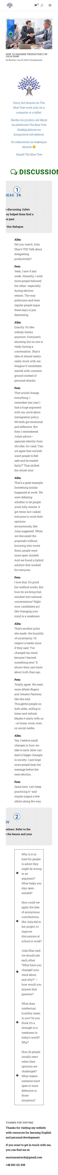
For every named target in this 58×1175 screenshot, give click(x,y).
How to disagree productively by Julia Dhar (27, 55)
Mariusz (12, 60)
